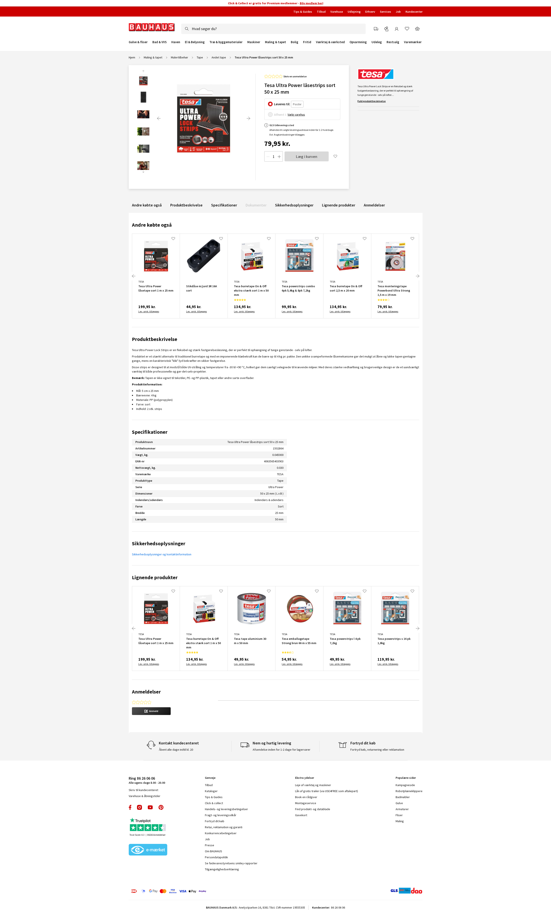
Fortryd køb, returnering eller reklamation (377, 750)
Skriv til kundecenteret (143, 790)
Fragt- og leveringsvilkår (220, 815)
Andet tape (219, 57)
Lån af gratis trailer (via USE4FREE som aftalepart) (326, 791)
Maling (400, 821)
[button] (151, 711)
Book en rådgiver (306, 797)
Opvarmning (358, 42)
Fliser (399, 815)
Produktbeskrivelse (186, 205)
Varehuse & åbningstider (144, 796)
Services (385, 12)
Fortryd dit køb (214, 821)
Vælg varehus (296, 114)
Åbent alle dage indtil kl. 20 (176, 750)
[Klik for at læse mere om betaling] (195, 891)
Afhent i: (280, 114)
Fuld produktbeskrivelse (372, 101)
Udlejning (354, 12)
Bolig (294, 42)
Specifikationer (224, 205)
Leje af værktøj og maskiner (313, 785)
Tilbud (321, 12)
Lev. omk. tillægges (148, 311)
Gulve (399, 803)
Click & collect (214, 803)
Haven (175, 42)
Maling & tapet (275, 42)
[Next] (248, 118)
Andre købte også (147, 205)
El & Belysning (195, 42)
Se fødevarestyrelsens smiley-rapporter (231, 863)
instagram (139, 807)
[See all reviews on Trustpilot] (148, 825)
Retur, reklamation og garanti (223, 827)
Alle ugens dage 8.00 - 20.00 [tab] (147, 780)
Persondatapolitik (216, 857)
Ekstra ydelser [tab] (304, 778)
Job (398, 12)
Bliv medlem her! (311, 3)
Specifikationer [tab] (149, 432)
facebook (130, 807)
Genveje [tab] (210, 778)
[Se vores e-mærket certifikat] (148, 850)
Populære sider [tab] (406, 778)
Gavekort (301, 815)
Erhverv (370, 12)
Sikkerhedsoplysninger (294, 205)
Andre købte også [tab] (152, 224)
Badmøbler (403, 797)
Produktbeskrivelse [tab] (154, 339)
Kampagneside (405, 785)
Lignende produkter (338, 205)
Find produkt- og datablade (312, 809)
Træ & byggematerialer (226, 42)
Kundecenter (414, 12)
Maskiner (253, 42)
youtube (150, 807)
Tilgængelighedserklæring (222, 869)
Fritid (307, 42)
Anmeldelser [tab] (146, 691)
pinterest (161, 807)
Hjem (132, 57)
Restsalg (393, 42)
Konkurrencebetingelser (221, 833)
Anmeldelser (374, 205)
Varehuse (336, 12)
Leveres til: (282, 104)
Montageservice (305, 803)
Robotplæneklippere (409, 791)
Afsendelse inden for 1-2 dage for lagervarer (281, 750)
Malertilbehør (179, 57)
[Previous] (159, 118)
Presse (209, 845)
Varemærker (413, 42)
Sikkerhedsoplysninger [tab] (158, 543)
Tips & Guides (302, 12)
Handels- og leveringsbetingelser (226, 809)
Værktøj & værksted (330, 42)
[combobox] (273, 29)
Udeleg (376, 42)
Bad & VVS (159, 42)
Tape (200, 57)
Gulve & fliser (138, 42)
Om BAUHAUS (213, 851)
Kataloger (211, 791)
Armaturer (402, 809)
